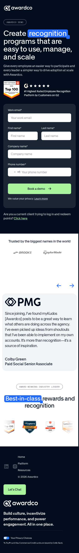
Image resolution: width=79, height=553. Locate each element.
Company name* (18, 146)
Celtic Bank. (58, 543)
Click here (20, 218)
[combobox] (14, 172)
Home (21, 457)
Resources (24, 470)
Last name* (48, 128)
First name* (14, 128)
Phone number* (17, 164)
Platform (23, 463)
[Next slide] (72, 285)
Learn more (41, 198)
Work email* (15, 110)
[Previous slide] (59, 285)
